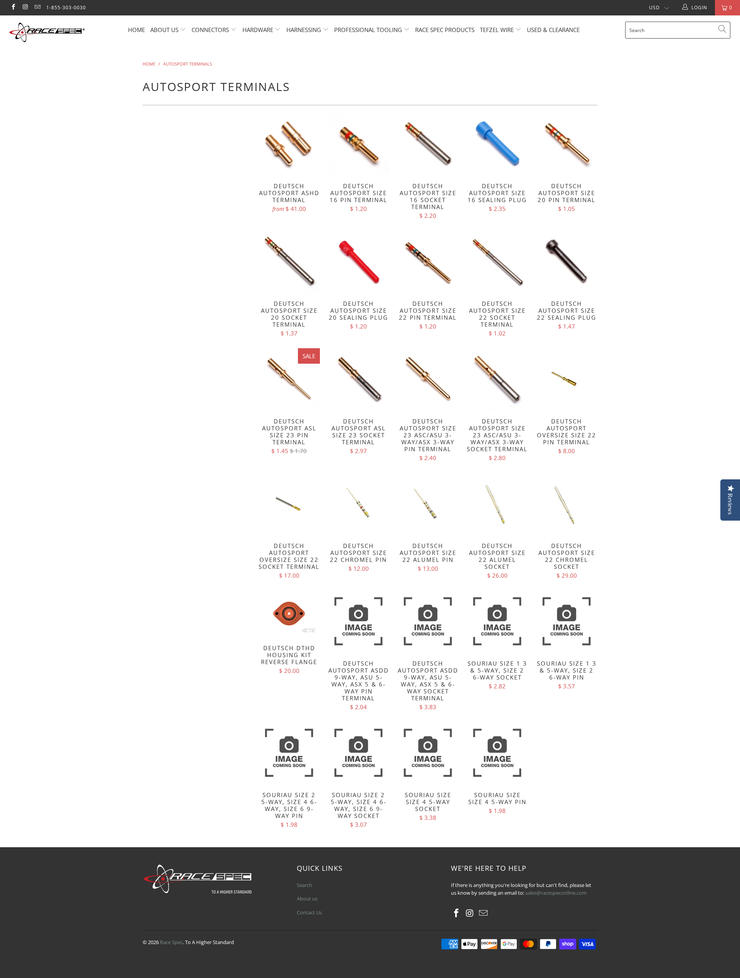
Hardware (257, 30)
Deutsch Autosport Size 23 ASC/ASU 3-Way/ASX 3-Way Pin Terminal (428, 379)
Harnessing (303, 30)
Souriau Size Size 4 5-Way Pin (497, 753)
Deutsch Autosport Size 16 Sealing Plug (497, 144)
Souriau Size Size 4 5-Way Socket (428, 753)
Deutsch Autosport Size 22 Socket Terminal (497, 261)
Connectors (210, 30)
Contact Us (309, 912)
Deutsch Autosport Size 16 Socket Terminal (428, 144)
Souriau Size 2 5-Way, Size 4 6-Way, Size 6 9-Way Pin (289, 753)
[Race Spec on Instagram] (25, 7)
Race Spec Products (444, 30)
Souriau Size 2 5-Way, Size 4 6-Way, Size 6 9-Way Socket (358, 753)
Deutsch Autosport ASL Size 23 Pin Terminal (289, 379)
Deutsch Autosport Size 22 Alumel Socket (497, 504)
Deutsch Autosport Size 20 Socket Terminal (289, 261)
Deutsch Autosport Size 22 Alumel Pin (428, 504)
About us (165, 30)
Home (136, 30)
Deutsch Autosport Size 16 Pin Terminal (358, 144)
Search (304, 885)
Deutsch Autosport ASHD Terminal (289, 144)
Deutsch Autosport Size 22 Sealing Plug (566, 261)
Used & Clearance (553, 30)
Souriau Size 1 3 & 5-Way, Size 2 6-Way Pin (566, 621)
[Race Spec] (63, 33)
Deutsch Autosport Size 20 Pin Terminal (566, 144)
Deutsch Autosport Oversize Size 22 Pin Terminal (566, 379)
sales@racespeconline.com (556, 892)
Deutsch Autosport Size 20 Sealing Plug (358, 261)
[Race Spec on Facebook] (13, 7)
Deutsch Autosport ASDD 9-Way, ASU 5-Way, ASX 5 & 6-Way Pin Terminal (358, 621)
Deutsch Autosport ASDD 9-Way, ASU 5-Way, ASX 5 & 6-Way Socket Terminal (428, 621)
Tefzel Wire (497, 30)
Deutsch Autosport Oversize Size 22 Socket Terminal (289, 504)
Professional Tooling (369, 30)
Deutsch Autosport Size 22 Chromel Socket (566, 504)
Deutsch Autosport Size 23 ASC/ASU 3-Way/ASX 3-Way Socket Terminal (497, 379)
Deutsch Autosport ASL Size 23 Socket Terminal (358, 379)
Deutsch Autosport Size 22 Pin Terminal (428, 261)
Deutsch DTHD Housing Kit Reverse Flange (289, 613)
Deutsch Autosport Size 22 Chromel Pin (358, 504)
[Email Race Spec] (37, 7)
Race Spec (171, 942)
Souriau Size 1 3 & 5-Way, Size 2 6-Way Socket (497, 621)
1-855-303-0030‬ (66, 7)
